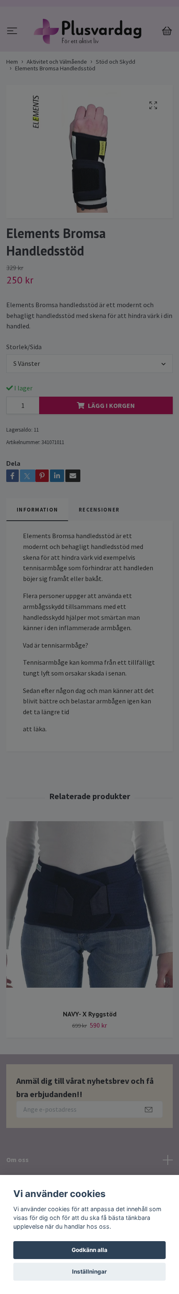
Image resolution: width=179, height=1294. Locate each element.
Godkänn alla (89, 1250)
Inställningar (89, 1271)
